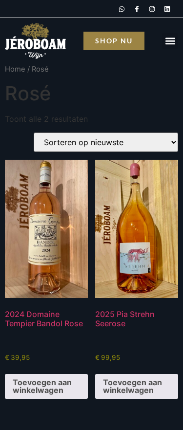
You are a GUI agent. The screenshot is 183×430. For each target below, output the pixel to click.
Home (15, 69)
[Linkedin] (167, 8)
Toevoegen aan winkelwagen (42, 386)
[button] (170, 41)
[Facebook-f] (136, 8)
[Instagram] (151, 8)
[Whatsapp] (121, 8)
